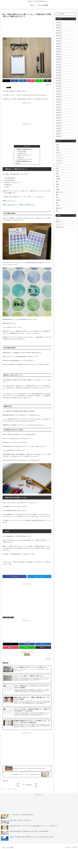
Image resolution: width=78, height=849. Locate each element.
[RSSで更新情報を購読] (28, 654)
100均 (5, 617)
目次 (25, 146)
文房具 (12, 617)
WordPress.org (59, 227)
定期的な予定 (21, 157)
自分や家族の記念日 (22, 153)
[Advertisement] (27, 26)
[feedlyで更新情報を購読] (25, 654)
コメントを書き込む (27, 784)
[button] (47, 80)
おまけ (18, 163)
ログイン (58, 219)
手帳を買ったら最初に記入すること (24, 149)
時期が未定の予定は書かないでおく (24, 161)
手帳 (8, 617)
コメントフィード (60, 224)
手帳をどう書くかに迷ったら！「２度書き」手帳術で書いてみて (18, 204)
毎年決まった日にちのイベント (24, 155)
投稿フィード (59, 221)
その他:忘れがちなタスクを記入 (25, 159)
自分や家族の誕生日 (22, 151)
